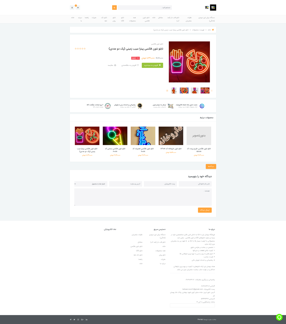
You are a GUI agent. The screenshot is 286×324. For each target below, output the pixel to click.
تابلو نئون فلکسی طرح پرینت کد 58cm (199, 150)
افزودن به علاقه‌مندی (129, 65)
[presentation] (211, 90)
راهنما (87, 17)
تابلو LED (122, 19)
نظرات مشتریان (189, 19)
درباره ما (80, 19)
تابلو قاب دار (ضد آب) (173, 19)
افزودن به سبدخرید (151, 65)
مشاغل (160, 17)
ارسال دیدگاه (204, 210)
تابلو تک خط (104, 19)
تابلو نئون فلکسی (146, 19)
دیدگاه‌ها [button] (211, 166)
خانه (153, 17)
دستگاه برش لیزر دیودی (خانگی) (207, 19)
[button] (78, 7)
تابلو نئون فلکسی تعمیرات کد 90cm (143, 150)
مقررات (94, 17)
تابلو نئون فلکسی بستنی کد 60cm (115, 150)
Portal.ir (200, 319)
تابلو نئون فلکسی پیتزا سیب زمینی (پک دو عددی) (87, 150)
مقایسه (111, 65)
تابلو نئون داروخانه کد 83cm (170, 148)
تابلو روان (114, 19)
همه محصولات (132, 19)
